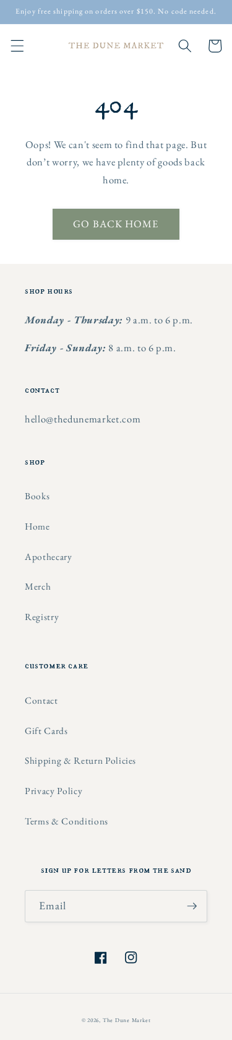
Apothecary (48, 556)
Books (37, 495)
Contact (41, 700)
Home (37, 526)
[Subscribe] (192, 906)
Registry (42, 616)
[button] (17, 46)
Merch (38, 586)
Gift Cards (46, 730)
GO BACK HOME (115, 223)
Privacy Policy (53, 790)
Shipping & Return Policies (80, 760)
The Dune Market (127, 1020)
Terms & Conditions (66, 821)
